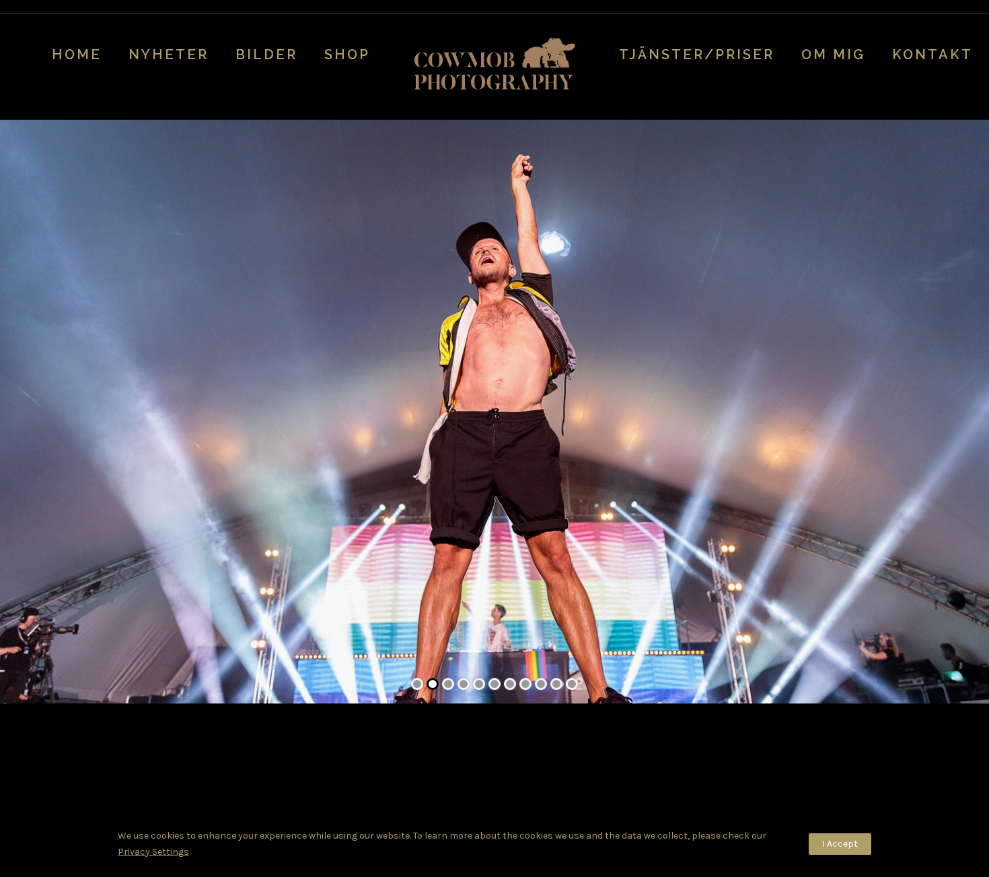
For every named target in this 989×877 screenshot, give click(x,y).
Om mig (833, 54)
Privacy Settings (153, 851)
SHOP (347, 54)
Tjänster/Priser (696, 54)
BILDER (266, 54)
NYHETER (169, 54)
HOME (77, 54)
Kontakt (932, 54)
